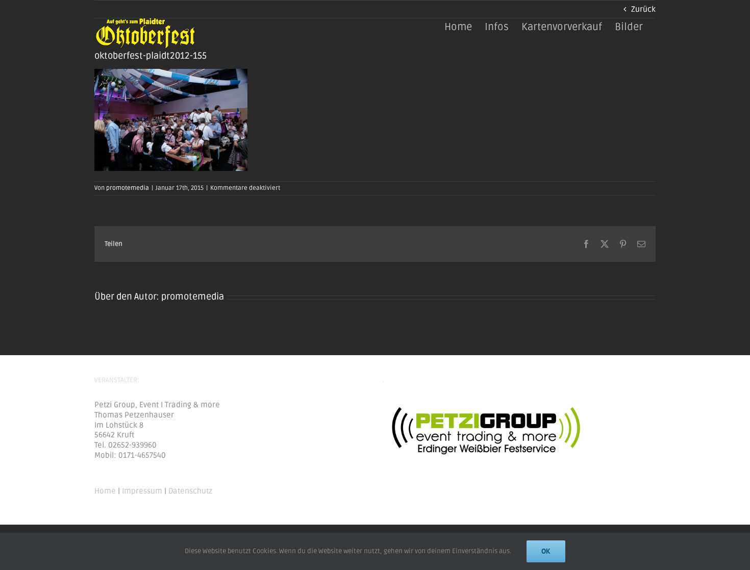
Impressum (142, 490)
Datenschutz (190, 490)
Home (105, 490)
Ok (546, 551)
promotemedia (127, 188)
